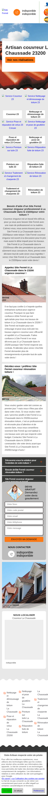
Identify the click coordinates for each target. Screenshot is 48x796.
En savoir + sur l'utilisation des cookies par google (23, 778)
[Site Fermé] (5, 11)
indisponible (29, 10)
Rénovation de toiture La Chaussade (41, 729)
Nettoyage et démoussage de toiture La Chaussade (10, 702)
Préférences (39, 791)
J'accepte (7, 791)
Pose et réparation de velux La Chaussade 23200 (10, 726)
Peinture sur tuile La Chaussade (25, 716)
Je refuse (18, 791)
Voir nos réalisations (20, 59)
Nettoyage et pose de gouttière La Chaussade (25, 699)
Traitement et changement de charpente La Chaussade (41, 708)
